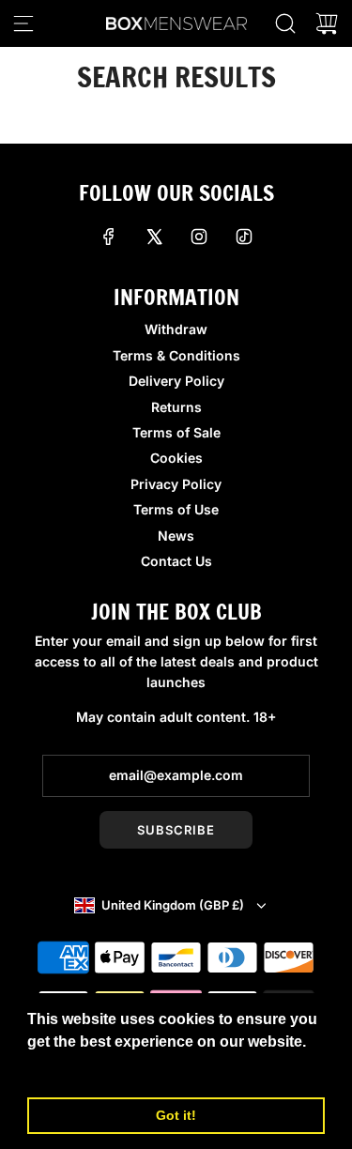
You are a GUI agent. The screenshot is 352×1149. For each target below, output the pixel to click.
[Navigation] (23, 23)
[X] (154, 236)
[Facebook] (109, 236)
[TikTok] (244, 236)
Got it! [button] (176, 1115)
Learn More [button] (70, 1067)
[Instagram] (199, 236)
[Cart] (326, 23)
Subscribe (176, 829)
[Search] (285, 23)
